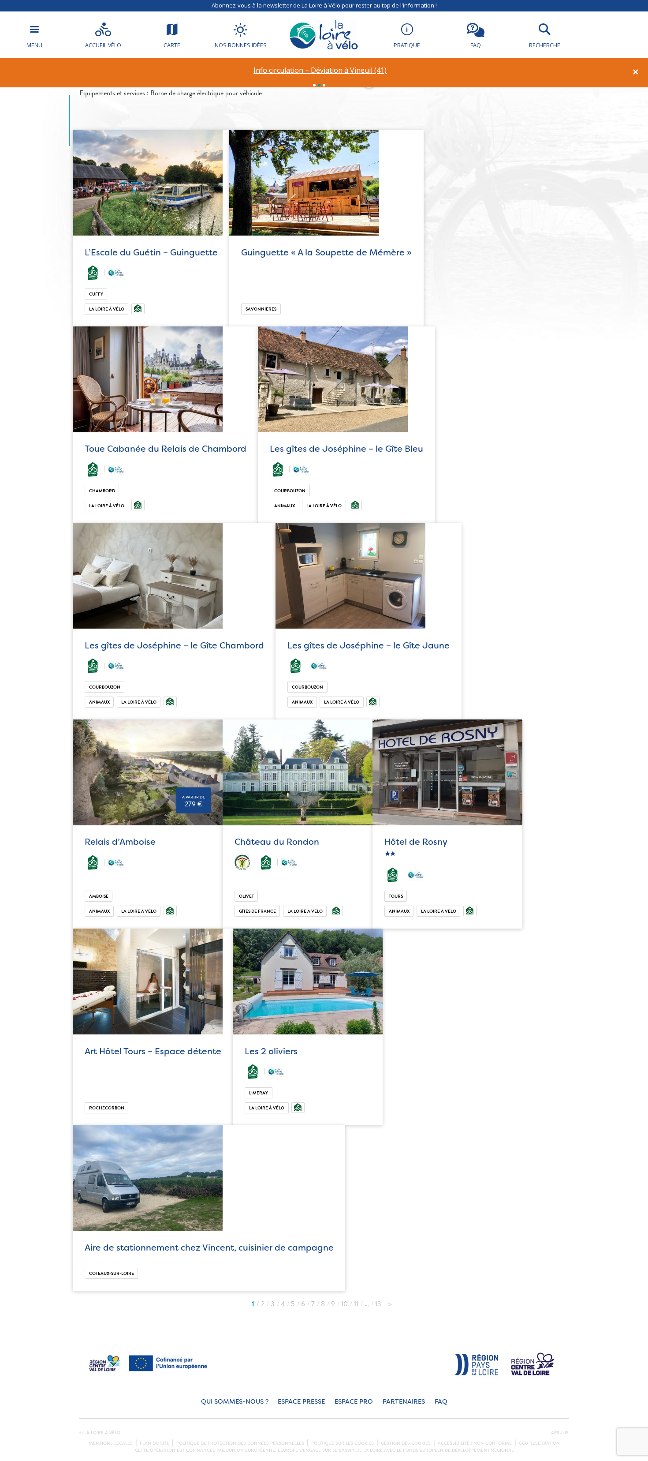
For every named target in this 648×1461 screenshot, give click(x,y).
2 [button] (319, 85)
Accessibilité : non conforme (475, 1443)
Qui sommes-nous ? (234, 1401)
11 (356, 1304)
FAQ (441, 1401)
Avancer (389, 1301)
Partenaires (404, 1401)
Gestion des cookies (406, 1443)
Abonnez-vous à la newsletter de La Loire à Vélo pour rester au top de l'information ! (324, 5)
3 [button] (324, 85)
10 (344, 1304)
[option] (320, 70)
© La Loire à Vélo (99, 1432)
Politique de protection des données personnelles (240, 1443)
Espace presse (301, 1401)
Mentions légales (111, 1443)
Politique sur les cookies (342, 1443)
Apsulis (560, 1432)
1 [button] (314, 85)
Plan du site (154, 1443)
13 (378, 1304)
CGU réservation (539, 1443)
